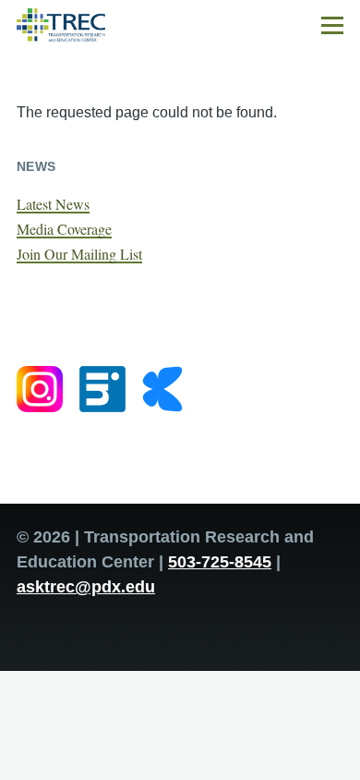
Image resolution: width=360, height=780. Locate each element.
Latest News (53, 203)
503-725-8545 (219, 562)
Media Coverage (64, 228)
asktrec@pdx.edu (86, 587)
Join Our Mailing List (79, 253)
